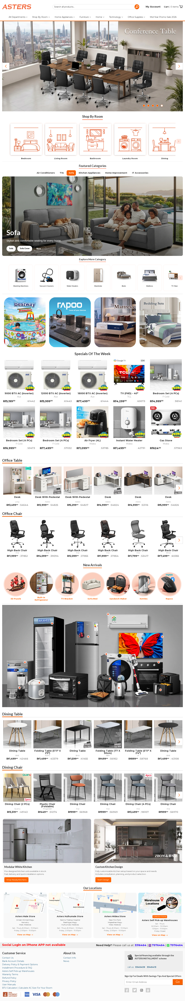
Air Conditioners (46, 173)
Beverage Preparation (37, 248)
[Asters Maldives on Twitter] (134, 991)
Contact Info (69, 958)
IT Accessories (140, 173)
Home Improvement (116, 173)
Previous (5, 66)
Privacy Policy (9, 981)
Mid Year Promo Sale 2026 (163, 17)
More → (69, 249)
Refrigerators (15, 248)
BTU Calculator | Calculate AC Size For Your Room (27, 988)
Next (179, 66)
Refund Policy (9, 978)
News (66, 961)
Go (178, 982)
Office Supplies (136, 17)
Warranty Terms (10, 974)
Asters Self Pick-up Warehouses (18, 971)
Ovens (56, 248)
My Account (153, 6)
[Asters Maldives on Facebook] (127, 991)
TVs (62, 173)
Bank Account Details (13, 961)
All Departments (17, 17)
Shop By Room (40, 17)
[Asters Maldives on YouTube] (148, 991)
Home (99, 17)
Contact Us (7, 958)
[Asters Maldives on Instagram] (141, 990)
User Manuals (9, 984)
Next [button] (179, 488)
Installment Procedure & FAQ (17, 967)
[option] (17, 488)
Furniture (84, 17)
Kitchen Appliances (89, 173)
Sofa (71, 173)
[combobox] (96, 6)
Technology (115, 17)
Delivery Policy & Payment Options (20, 964)
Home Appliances (64, 17)
